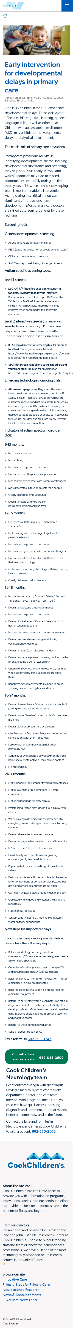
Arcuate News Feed (20, 1300)
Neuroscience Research (21, 1290)
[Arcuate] (13, 6)
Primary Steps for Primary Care (26, 1284)
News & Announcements (22, 1295)
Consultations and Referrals (38, 1056)
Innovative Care (15, 1279)
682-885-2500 (44, 1131)
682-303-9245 (39, 1039)
